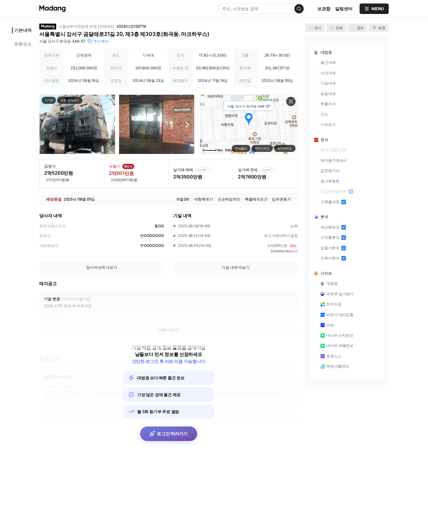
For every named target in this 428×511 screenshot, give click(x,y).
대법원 (332, 283)
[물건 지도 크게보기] (291, 101)
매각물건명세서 (334, 160)
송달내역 (328, 93)
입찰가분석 (333, 247)
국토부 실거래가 (339, 294)
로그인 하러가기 (172, 433)
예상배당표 (333, 227)
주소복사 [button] (101, 41)
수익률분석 (333, 237)
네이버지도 (284, 148)
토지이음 (334, 304)
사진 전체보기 (70, 100)
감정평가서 (330, 170)
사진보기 (328, 124)
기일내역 (328, 83)
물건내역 (328, 62)
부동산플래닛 (337, 366)
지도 (324, 114)
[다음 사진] (187, 124)
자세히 (202, 170)
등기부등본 (330, 181)
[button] (77, 124)
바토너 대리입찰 (339, 314)
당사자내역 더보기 (101, 267)
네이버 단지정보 (339, 335)
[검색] (299, 8)
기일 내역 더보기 (236, 267)
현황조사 (328, 103)
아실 (330, 324)
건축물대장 (333, 201)
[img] (187, 68)
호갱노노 (334, 356)
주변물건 (241, 148)
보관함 (323, 8)
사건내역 (328, 73)
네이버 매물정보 (339, 345)
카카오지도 (262, 148)
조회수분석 (333, 258)
